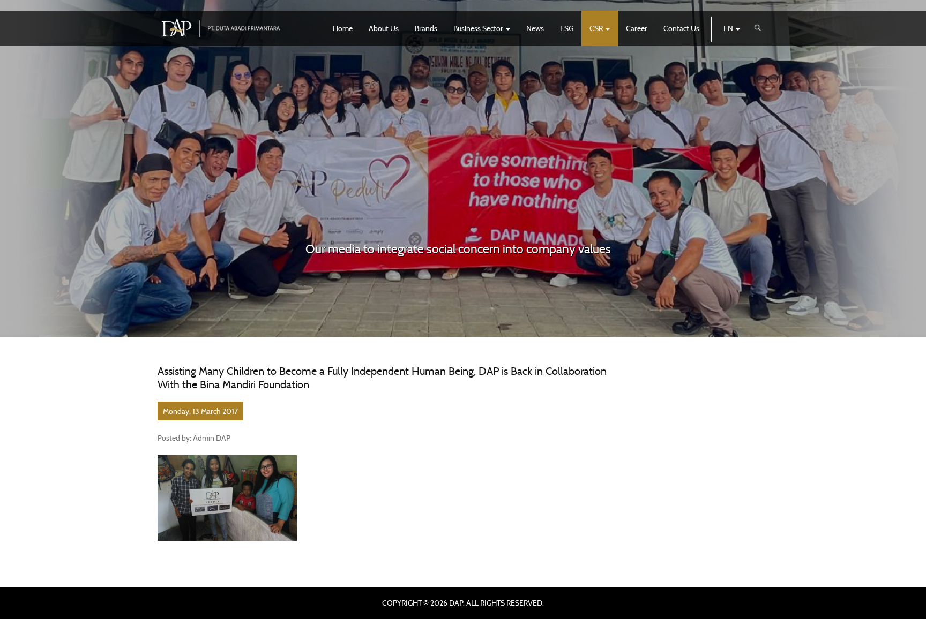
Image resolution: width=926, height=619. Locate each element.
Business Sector (479, 28)
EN (729, 28)
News (535, 28)
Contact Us (681, 28)
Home (343, 28)
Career (636, 28)
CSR (596, 28)
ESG (566, 28)
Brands (426, 28)
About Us (384, 28)
